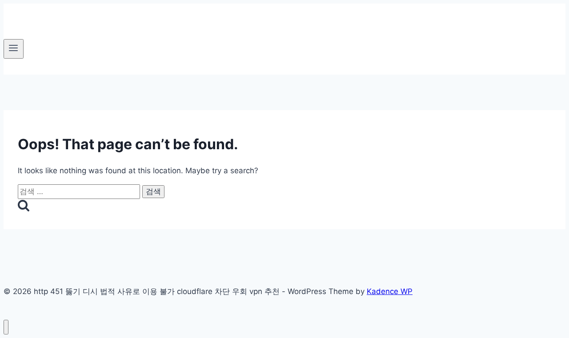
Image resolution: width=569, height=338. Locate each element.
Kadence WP (390, 291)
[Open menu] (14, 49)
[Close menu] (6, 327)
